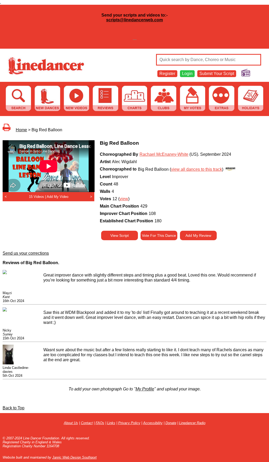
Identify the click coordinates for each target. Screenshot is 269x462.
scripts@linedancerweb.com (134, 20)
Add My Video (57, 197)
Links (111, 423)
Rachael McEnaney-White (163, 154)
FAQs (100, 423)
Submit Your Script (216, 73)
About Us (71, 423)
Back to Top (13, 408)
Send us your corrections (26, 253)
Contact (87, 423)
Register (167, 73)
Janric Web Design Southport (74, 457)
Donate (170, 423)
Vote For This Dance (159, 235)
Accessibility (153, 423)
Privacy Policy (129, 423)
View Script (119, 235)
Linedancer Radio (192, 423)
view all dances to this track (196, 169)
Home (21, 130)
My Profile (145, 389)
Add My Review (198, 235)
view (124, 199)
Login (187, 73)
